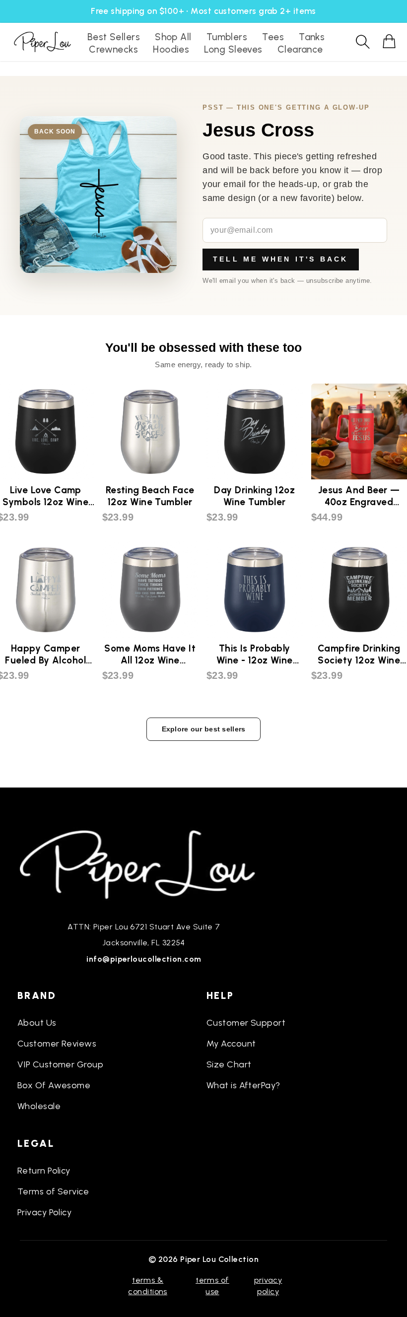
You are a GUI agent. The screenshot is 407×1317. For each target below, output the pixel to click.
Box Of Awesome (53, 1085)
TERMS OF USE (212, 1285)
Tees (273, 37)
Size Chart (229, 1064)
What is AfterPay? (243, 1085)
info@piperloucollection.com (143, 959)
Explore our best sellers (204, 729)
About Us (37, 1022)
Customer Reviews (56, 1043)
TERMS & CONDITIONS (147, 1285)
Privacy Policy (44, 1212)
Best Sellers (113, 37)
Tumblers (227, 37)
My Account (231, 1043)
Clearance (300, 49)
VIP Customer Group (60, 1064)
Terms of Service (53, 1191)
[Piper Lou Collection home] (144, 863)
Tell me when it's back (280, 259)
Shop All (173, 37)
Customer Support (245, 1022)
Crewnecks (113, 49)
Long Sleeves (233, 49)
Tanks (312, 37)
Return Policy (43, 1170)
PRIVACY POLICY (268, 1285)
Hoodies (171, 49)
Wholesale (39, 1106)
